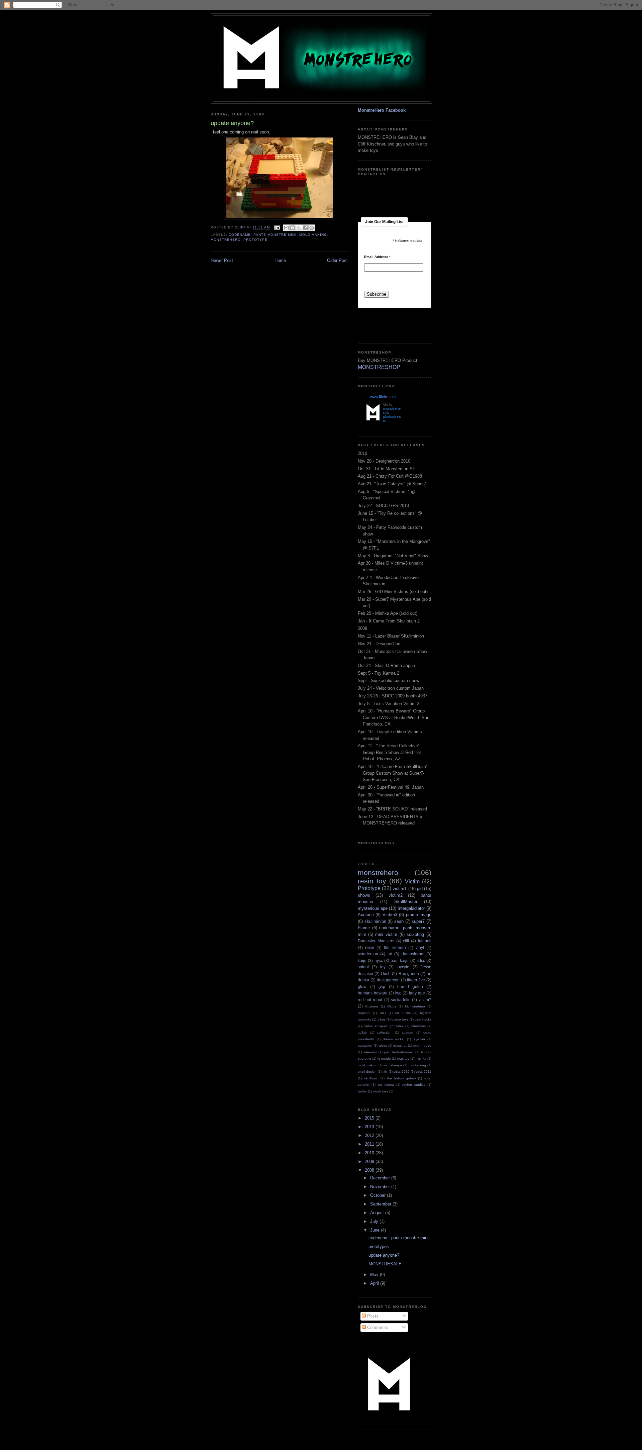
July (375, 1221)
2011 (370, 1144)
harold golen (410, 986)
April (375, 1283)
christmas (418, 1026)
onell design (367, 1071)
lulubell (424, 941)
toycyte (403, 967)
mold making (313, 234)
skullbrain (371, 1078)
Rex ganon (409, 973)
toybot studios (413, 1084)
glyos (383, 1045)
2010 (370, 1152)
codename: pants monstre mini (262, 234)
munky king (417, 1065)
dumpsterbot (413, 954)
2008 (370, 1170)
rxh (385, 1071)
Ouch (386, 973)
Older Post (337, 260)
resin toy (372, 881)
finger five (416, 980)
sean (399, 921)
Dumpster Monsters (376, 941)
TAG (382, 1013)
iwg (398, 993)
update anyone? (383, 1255)
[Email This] (286, 227)
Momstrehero (415, 1006)
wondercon (368, 954)
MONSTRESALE (385, 1263)
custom (407, 1032)
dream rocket (394, 1039)
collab (362, 1032)
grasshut (400, 1045)
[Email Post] (277, 227)
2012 (370, 1135)
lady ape (417, 993)
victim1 (400, 888)
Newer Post (222, 260)
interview (370, 1052)
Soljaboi (364, 1013)
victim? (425, 999)
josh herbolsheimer (399, 1052)
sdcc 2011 (423, 1071)
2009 (370, 1161)
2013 (370, 1126)
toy (383, 967)
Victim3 (390, 914)
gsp (382, 986)
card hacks (423, 1019)
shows (364, 895)
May (375, 1274)
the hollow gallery (401, 1078)
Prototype (255, 239)
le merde (384, 1058)
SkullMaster (405, 901)
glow (362, 986)
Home (280, 260)
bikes (382, 1019)
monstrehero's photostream (392, 414)
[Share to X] (299, 227)
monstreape (393, 1065)
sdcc (421, 960)
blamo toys (400, 1019)
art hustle (403, 1013)
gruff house (422, 1045)
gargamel (365, 1045)
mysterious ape (373, 908)
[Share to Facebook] (305, 227)
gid (420, 888)
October (378, 1195)
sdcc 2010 (402, 1071)
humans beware (373, 993)
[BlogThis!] (292, 227)
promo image (418, 914)
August (377, 1212)
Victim (412, 881)
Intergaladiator (411, 908)
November (380, 1186)
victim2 (396, 895)
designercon (388, 980)
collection (384, 1032)
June (375, 1230)
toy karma (386, 1084)
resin (369, 947)
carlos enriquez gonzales (383, 1026)
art (390, 954)
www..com (383, 397)
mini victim (386, 934)
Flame (364, 927)
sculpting (415, 934)
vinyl (420, 947)
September (381, 1203)
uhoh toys (380, 1091)
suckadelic (400, 999)
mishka (421, 1058)
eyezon (419, 1039)
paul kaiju (400, 960)
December (380, 1177)
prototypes (378, 1246)
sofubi (363, 967)
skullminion (375, 921)
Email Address (377, 257)
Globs (391, 1006)
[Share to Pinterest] (311, 227)
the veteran (395, 947)
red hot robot (370, 999)
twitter (362, 1091)
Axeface (366, 914)
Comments (377, 1327)
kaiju (362, 960)
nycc (378, 960)
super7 (418, 921)
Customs (372, 1006)
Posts (372, 1316)
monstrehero (226, 239)
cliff (406, 941)
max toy (403, 1058)
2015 (370, 1118)
